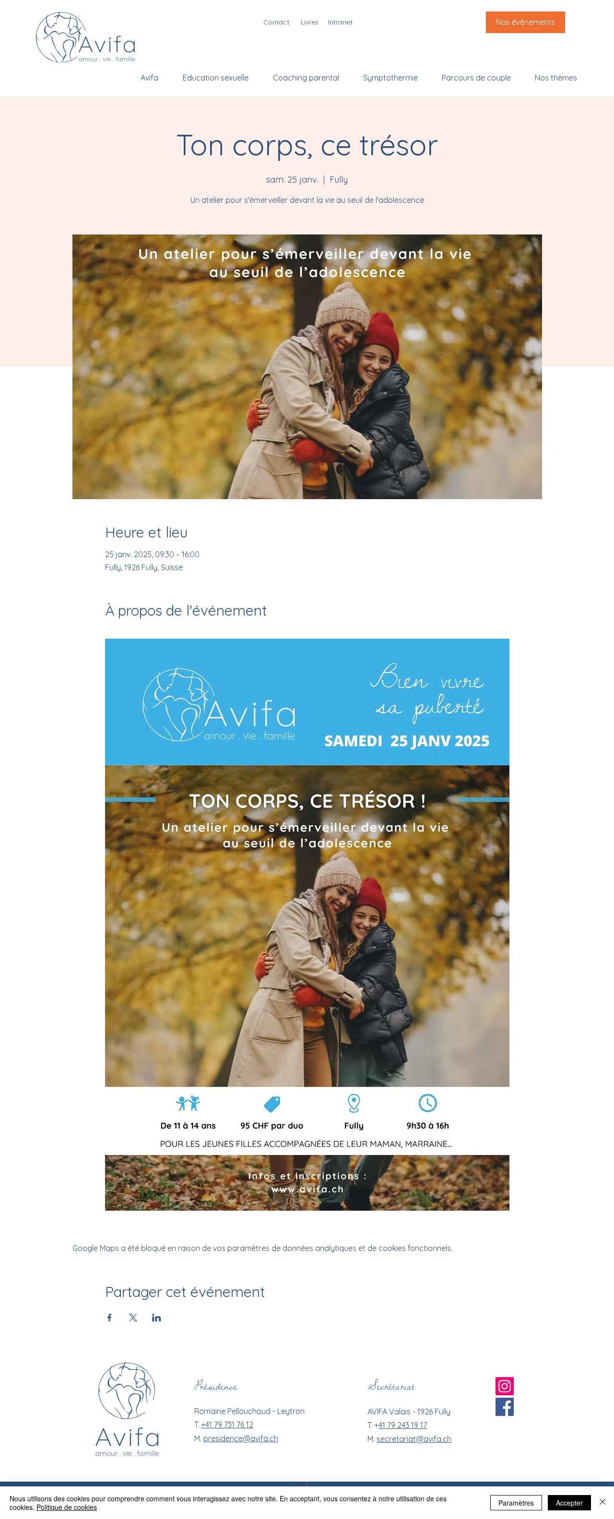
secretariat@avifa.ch (414, 1439)
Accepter (569, 1502)
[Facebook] (505, 1407)
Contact (276, 22)
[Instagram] (505, 1386)
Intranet (340, 22)
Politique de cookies (66, 1507)
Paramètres (516, 1502)
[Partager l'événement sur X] (133, 1317)
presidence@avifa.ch (240, 1438)
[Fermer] (602, 1502)
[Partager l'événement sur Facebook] (109, 1317)
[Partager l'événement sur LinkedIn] (156, 1317)
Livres (310, 22)
